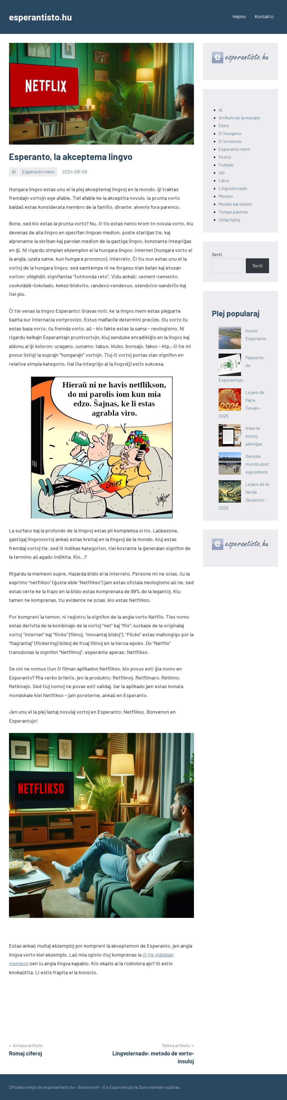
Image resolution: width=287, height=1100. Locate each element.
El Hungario (230, 133)
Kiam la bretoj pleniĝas (254, 435)
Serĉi (217, 254)
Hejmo (239, 16)
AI (14, 171)
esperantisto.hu (40, 16)
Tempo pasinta (233, 211)
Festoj (225, 156)
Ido (222, 172)
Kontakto (264, 16)
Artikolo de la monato (239, 117)
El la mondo (230, 141)
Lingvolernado (233, 188)
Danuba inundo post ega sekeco (257, 463)
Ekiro (224, 125)
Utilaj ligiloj (229, 219)
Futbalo (226, 164)
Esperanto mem (38, 171)
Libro (224, 180)
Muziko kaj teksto (235, 203)
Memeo (226, 196)
